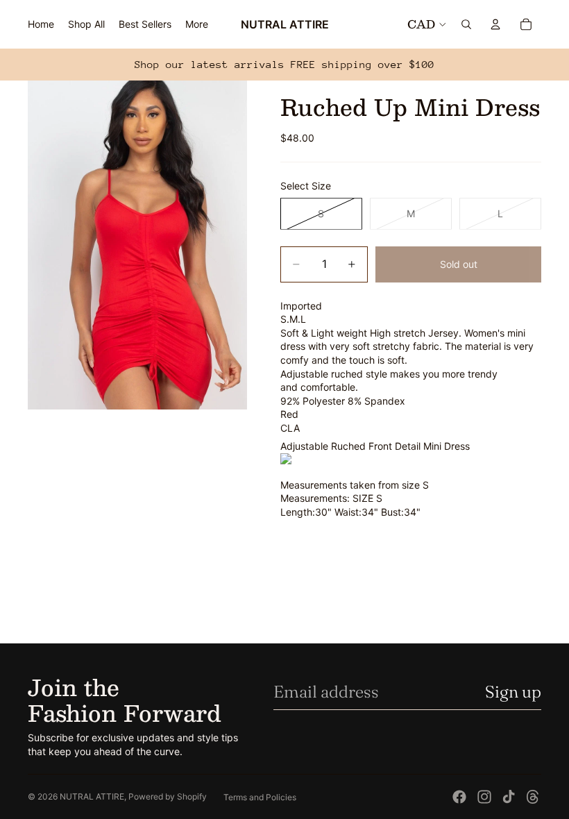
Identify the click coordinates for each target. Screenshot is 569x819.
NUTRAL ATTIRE (92, 796)
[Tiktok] (508, 796)
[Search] (466, 24)
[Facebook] (459, 796)
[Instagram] (484, 796)
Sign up (513, 692)
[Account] (495, 24)
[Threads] (533, 796)
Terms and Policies (259, 797)
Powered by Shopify (167, 796)
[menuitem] (196, 24)
